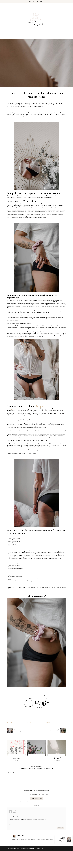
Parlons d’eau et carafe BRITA (16, 757)
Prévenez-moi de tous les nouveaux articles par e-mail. (36, 794)
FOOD (34, 1)
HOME (30, 1)
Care (41, 1)
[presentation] (9, 749)
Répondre (60, 827)
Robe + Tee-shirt (9, 722)
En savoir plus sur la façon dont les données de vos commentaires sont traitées (46, 802)
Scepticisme (48, 722)
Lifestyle (36, 89)
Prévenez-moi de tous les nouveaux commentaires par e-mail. (37, 790)
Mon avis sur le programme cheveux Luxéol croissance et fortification (62, 840)
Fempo (32, 328)
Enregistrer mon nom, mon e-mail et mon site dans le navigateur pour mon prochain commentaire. (37, 787)
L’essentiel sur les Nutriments (56, 757)
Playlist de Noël (28, 722)
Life (37, 1)
